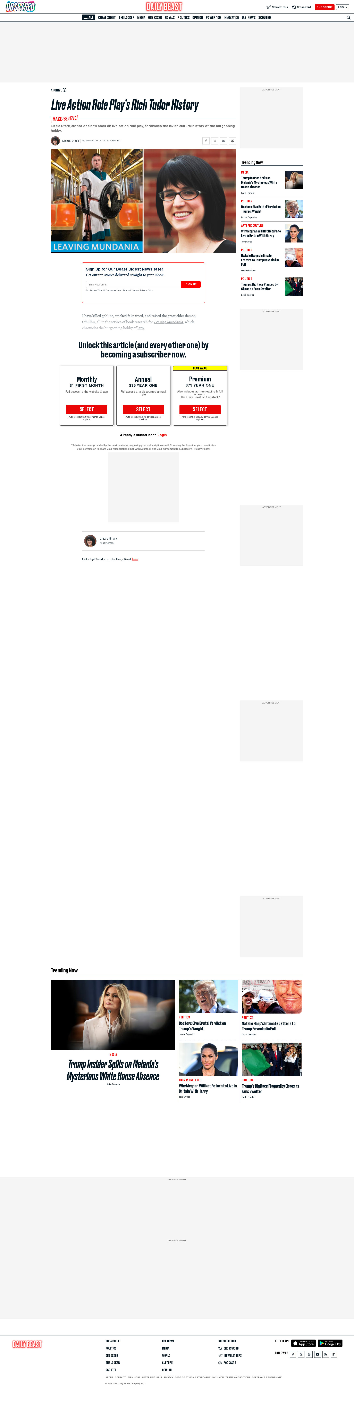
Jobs (137, 1377)
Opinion (197, 17)
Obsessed (155, 17)
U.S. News (248, 17)
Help (159, 1377)
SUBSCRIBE (324, 7)
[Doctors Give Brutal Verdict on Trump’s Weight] (294, 217)
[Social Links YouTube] (317, 1355)
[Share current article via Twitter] (214, 140)
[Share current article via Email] (223, 140)
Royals (170, 17)
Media (141, 17)
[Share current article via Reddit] (232, 140)
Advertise (148, 1377)
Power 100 (213, 17)
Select (87, 409)
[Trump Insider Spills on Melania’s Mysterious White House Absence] (294, 188)
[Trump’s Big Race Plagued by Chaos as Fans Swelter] (294, 294)
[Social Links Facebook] (293, 1355)
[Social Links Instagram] (309, 1355)
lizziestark (108, 543)
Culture (167, 1362)
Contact (120, 1377)
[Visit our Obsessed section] (33, 7)
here (135, 559)
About (109, 1377)
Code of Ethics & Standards (192, 1377)
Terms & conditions (237, 1377)
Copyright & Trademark (267, 1377)
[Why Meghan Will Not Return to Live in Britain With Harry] (294, 241)
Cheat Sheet (107, 17)
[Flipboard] (334, 1355)
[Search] (349, 18)
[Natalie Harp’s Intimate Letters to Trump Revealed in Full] (294, 265)
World (166, 1355)
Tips (130, 1377)
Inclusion (218, 1377)
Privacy (168, 1377)
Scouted (264, 17)
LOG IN (342, 7)
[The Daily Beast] (164, 7)
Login (162, 435)
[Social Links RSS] (325, 1355)
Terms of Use (129, 291)
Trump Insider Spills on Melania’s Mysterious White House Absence (113, 1070)
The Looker (126, 17)
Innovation (231, 17)
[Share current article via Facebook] (206, 140)
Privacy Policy (147, 291)
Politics (183, 17)
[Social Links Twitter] (301, 1355)
